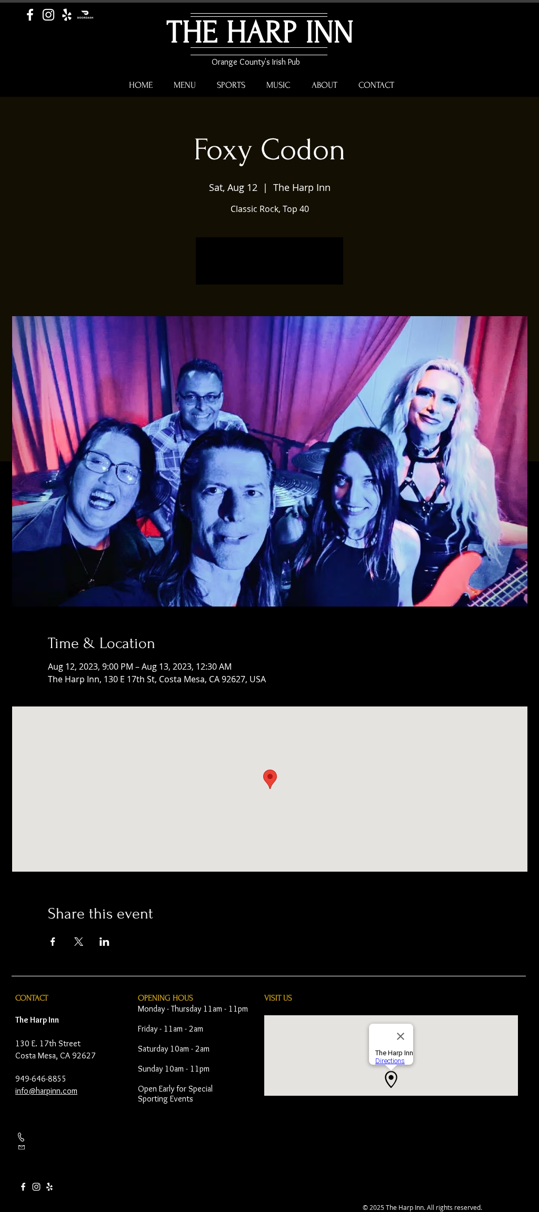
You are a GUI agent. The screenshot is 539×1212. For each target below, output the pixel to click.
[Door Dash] (85, 15)
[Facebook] (30, 15)
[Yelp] (67, 15)
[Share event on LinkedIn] (104, 941)
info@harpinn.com (46, 1091)
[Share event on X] (79, 941)
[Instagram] (48, 15)
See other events (270, 267)
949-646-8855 (41, 1079)
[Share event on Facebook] (53, 941)
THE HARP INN (260, 32)
